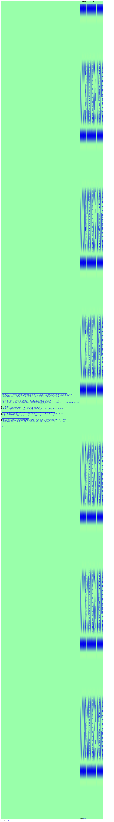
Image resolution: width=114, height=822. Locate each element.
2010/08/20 (94, 246)
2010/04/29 (91, 230)
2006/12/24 (101, 56)
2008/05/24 (98, 130)
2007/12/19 (88, 108)
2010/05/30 (101, 234)
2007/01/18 (91, 60)
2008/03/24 (81, 122)
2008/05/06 (84, 128)
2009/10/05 (81, 201)
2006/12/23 (98, 56)
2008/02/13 (88, 116)
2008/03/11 (84, 120)
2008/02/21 (91, 117)
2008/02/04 (81, 115)
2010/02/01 (81, 218)
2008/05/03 (98, 127)
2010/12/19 (101, 263)
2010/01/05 (84, 214)
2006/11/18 (98, 51)
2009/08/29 (98, 195)
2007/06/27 (88, 83)
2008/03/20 (91, 121)
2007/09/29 (98, 96)
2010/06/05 (98, 235)
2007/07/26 (91, 87)
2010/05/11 (84, 232)
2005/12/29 (91, 6)
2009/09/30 (88, 200)
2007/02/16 (94, 64)
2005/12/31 (98, 6)
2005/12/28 (88, 6)
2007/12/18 (84, 108)
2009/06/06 (98, 183)
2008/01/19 (98, 112)
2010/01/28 (91, 217)
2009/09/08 (84, 197)
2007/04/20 (94, 73)
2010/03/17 (88, 224)
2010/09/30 (91, 252)
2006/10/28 (98, 48)
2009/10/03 (98, 200)
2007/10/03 (88, 97)
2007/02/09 (94, 63)
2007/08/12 (101, 89)
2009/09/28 (81, 200)
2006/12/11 (81, 55)
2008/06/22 (101, 134)
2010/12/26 (101, 264)
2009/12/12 (98, 210)
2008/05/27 (84, 131)
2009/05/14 (91, 180)
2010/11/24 (88, 260)
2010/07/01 (91, 239)
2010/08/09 (81, 245)
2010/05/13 (91, 232)
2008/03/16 (101, 120)
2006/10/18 (88, 47)
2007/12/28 (94, 109)
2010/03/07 (101, 222)
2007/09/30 (101, 96)
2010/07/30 (94, 243)
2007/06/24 (101, 82)
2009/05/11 (81, 180)
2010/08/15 (101, 245)
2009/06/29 (81, 187)
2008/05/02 (94, 127)
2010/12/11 (98, 262)
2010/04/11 (101, 227)
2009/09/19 (98, 198)
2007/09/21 (94, 95)
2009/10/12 (81, 202)
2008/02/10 (101, 115)
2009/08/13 (91, 193)
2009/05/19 (84, 181)
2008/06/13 (94, 133)
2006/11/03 (94, 49)
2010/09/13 (81, 250)
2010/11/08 (81, 258)
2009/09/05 (98, 196)
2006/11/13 (81, 51)
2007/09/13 (91, 94)
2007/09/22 (98, 95)
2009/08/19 (88, 194)
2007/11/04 (101, 101)
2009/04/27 (81, 178)
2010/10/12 (84, 254)
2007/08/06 (81, 89)
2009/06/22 (81, 186)
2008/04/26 (98, 126)
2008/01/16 (88, 112)
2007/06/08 (94, 80)
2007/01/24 (88, 61)
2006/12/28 (91, 57)
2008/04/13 (101, 124)
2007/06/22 (94, 82)
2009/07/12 (101, 188)
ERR (2, 426)
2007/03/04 (101, 66)
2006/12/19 (84, 56)
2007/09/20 (91, 95)
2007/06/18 (81, 82)
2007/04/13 (94, 72)
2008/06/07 (98, 132)
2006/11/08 (88, 50)
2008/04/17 (91, 125)
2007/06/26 (84, 83)
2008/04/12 (98, 124)
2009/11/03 (84, 205)
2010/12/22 (88, 264)
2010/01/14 (91, 215)
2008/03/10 (81, 120)
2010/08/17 (84, 246)
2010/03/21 (101, 224)
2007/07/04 (88, 84)
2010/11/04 (91, 257)
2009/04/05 (101, 174)
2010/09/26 (101, 251)
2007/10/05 (94, 97)
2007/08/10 (94, 89)
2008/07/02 (88, 136)
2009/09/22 (84, 199)
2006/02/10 (94, 12)
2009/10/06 (84, 201)
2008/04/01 (84, 123)
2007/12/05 (88, 106)
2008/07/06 (101, 136)
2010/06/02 (88, 235)
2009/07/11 (98, 188)
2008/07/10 (91, 137)
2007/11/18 (101, 103)
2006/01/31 (84, 11)
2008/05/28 (88, 131)
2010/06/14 (81, 237)
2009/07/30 (91, 191)
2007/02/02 (94, 62)
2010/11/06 (98, 257)
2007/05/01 (84, 75)
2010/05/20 (91, 233)
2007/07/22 (101, 86)
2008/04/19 (98, 125)
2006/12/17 (101, 55)
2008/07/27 (101, 139)
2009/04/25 (98, 177)
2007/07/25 (88, 87)
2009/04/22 (88, 177)
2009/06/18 (91, 185)
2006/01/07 (98, 7)
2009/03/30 (81, 174)
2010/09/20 (81, 251)
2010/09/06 (81, 249)
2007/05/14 (81, 77)
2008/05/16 (94, 129)
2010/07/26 (81, 243)
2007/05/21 (81, 78)
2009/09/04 (94, 196)
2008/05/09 (94, 128)
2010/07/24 (98, 242)
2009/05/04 (81, 179)
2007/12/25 (84, 109)
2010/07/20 (84, 242)
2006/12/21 (91, 56)
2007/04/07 (98, 71)
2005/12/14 (88, 4)
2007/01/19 (94, 60)
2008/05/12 (81, 129)
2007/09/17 (81, 95)
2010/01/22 (94, 216)
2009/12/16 (88, 211)
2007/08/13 (81, 90)
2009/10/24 (98, 203)
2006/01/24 (84, 10)
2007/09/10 (81, 94)
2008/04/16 (88, 125)
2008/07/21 (81, 139)
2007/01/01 (81, 58)
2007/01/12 (94, 59)
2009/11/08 (101, 205)
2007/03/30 (94, 70)
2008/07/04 (94, 136)
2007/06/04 (81, 80)
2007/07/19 (91, 86)
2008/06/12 (91, 133)
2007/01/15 (81, 60)
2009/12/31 (91, 213)
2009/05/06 (88, 179)
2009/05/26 (84, 182)
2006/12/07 (91, 54)
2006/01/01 (101, 6)
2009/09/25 (94, 199)
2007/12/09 (101, 106)
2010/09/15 (88, 250)
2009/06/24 (88, 186)
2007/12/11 (84, 107)
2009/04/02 (91, 174)
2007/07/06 (94, 84)
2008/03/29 (98, 122)
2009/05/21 (91, 181)
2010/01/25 (81, 217)
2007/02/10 (98, 63)
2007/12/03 (81, 106)
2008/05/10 (98, 128)
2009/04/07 (84, 175)
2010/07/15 (91, 241)
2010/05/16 (101, 232)
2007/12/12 (88, 107)
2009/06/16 (84, 185)
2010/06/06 (101, 235)
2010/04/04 (101, 226)
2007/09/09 (101, 93)
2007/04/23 (81, 74)
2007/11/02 (94, 101)
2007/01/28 (101, 61)
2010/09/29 (88, 252)
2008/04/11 (94, 124)
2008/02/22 (94, 117)
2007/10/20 (98, 99)
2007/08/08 (88, 89)
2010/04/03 (98, 226)
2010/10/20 (88, 255)
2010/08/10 (84, 245)
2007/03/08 (91, 67)
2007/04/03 (84, 71)
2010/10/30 (98, 256)
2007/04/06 (94, 71)
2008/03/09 (101, 119)
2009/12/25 (94, 212)
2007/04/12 (91, 72)
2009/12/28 (81, 213)
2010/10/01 (94, 252)
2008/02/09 (98, 115)
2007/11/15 (91, 103)
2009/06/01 (81, 183)
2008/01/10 (91, 111)
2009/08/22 (98, 194)
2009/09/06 (101, 196)
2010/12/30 (91, 265)
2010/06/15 (84, 237)
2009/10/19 (81, 203)
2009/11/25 (88, 208)
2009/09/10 (91, 197)
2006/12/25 (81, 57)
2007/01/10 (88, 59)
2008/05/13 (84, 129)
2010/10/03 (101, 252)
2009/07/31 (94, 191)
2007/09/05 (88, 93)
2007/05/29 (84, 79)
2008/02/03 (101, 114)
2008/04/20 (101, 125)
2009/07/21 (84, 190)
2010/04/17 (98, 228)
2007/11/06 (84, 102)
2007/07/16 (81, 86)
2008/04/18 (94, 125)
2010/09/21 (84, 251)
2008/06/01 (101, 131)
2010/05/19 (88, 233)
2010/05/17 (81, 233)
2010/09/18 (98, 250)
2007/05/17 (91, 77)
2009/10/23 (94, 203)
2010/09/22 (88, 251)
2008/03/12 (88, 120)
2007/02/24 (98, 65)
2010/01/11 (81, 215)
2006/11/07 (84, 50)
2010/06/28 (81, 239)
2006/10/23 (81, 48)
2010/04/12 (81, 228)
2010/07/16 (94, 241)
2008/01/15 (84, 112)
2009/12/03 (91, 209)
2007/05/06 (101, 75)
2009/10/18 (101, 202)
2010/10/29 (94, 256)
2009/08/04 (84, 192)
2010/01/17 (101, 215)
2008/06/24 (84, 135)
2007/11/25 (101, 104)
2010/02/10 (88, 219)
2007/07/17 (84, 86)
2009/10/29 (91, 204)
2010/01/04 (81, 214)
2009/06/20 (98, 185)
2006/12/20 (88, 56)
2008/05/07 (88, 128)
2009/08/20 (91, 194)
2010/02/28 (101, 221)
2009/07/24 (94, 190)
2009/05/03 (101, 178)
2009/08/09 (101, 192)
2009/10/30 (94, 204)
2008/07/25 (94, 139)
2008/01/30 (88, 114)
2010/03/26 (94, 225)
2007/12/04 (84, 106)
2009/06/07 (101, 183)
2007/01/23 (84, 61)
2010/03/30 (84, 226)
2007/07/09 (81, 85)
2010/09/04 (98, 248)
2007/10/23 (84, 100)
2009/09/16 (88, 198)
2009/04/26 (101, 177)
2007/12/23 (101, 108)
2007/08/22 (88, 91)
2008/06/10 (84, 133)
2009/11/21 (98, 207)
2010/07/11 (101, 240)
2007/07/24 (84, 87)
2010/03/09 (84, 223)
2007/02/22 (91, 65)
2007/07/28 (98, 87)
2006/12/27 (88, 57)
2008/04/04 (94, 123)
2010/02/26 (94, 221)
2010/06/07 (81, 236)
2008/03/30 (101, 122)
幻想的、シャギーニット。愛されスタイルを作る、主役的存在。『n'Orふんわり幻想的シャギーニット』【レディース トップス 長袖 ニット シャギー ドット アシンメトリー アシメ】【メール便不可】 (31, 400)
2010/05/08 (98, 231)
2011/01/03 (81, 266)
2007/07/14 (98, 85)
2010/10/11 (81, 254)
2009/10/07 (88, 201)
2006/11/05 (101, 49)
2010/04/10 (98, 227)
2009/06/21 (101, 185)
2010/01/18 (81, 216)
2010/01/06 (88, 214)
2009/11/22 (101, 207)
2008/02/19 (84, 117)
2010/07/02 (94, 239)
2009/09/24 (91, 199)
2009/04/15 (88, 176)
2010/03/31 (88, 226)
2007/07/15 (101, 85)
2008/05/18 (101, 129)
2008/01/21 (81, 113)
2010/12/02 (91, 261)
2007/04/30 (81, 75)
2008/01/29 (84, 114)
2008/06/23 (81, 135)
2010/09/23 (91, 251)
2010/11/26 (94, 260)
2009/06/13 (98, 184)
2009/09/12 (98, 197)
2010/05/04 (84, 231)
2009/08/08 (98, 192)
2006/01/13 (94, 8)
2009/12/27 (101, 212)
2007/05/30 (88, 79)
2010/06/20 (101, 237)
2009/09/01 (84, 196)
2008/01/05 (98, 110)
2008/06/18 (88, 134)
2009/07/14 (84, 189)
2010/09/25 (98, 251)
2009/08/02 (101, 191)
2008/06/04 (88, 132)
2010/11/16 (84, 259)
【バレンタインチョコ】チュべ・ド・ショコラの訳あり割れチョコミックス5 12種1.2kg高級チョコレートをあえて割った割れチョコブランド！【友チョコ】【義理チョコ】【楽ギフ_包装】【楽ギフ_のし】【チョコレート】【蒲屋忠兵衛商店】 (38, 394)
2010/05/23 (101, 233)
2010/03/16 (84, 224)
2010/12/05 (101, 261)
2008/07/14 (81, 138)
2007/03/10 (98, 67)
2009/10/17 (98, 202)
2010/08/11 (88, 245)
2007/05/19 (98, 77)
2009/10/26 (81, 204)
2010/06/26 (98, 238)
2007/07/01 (101, 83)
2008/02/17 (101, 116)
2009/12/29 (84, 213)
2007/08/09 (91, 89)
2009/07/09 (91, 188)
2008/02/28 (91, 118)
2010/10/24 (101, 255)
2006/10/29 (101, 48)
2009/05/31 (101, 182)
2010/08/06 (94, 244)
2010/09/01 (88, 248)
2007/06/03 (101, 79)
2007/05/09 (88, 76)
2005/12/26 (81, 6)
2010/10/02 (98, 252)
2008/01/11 (94, 111)
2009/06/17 (88, 185)
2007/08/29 (88, 92)
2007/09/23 (101, 95)
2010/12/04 (98, 261)
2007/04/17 (84, 73)
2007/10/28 (101, 100)
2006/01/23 (81, 10)
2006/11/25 (98, 52)
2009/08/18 (84, 194)
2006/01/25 (88, 10)
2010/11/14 (101, 258)
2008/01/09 (88, 111)
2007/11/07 (88, 102)
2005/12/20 (84, 5)
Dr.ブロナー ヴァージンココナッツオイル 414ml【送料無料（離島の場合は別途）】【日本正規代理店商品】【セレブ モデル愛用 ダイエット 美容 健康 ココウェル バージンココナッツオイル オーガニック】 (34, 419)
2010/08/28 (98, 247)
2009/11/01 (101, 204)
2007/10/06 (98, 97)
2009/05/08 (94, 179)
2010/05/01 (98, 230)
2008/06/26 (91, 135)
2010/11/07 (101, 257)
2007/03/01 (91, 66)
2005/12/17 (98, 4)
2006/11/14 (84, 51)
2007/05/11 (94, 76)
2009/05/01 (94, 178)
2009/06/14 (101, 184)
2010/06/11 (94, 236)
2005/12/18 (101, 4)
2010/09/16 (91, 250)
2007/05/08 (84, 76)
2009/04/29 (88, 178)
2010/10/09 (98, 253)
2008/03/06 (91, 119)
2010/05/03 (81, 231)
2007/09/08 (98, 93)
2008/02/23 (98, 117)
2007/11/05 (81, 102)
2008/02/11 (81, 116)
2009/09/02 (88, 196)
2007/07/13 (94, 85)
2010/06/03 (91, 235)
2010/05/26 (88, 234)
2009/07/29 (88, 191)
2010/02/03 (88, 218)
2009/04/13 (81, 176)
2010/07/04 (101, 239)
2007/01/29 (81, 62)
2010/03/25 (91, 225)
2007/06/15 (94, 81)
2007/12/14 (94, 107)
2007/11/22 (91, 104)
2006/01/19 (91, 9)
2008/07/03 (91, 136)
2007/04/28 (98, 74)
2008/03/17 (81, 121)
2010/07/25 (101, 242)
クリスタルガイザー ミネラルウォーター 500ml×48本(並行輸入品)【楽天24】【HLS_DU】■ (15, 418)
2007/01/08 (81, 59)
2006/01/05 (91, 7)
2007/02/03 (98, 62)
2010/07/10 (98, 240)
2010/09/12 (101, 249)
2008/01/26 (98, 113)
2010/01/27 (88, 217)
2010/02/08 (81, 219)
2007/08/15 (88, 90)
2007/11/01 (91, 101)
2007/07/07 (98, 84)
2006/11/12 (101, 50)
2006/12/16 (98, 55)
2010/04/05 (81, 227)
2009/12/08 (84, 210)
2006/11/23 (91, 52)
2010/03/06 (98, 222)
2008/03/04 (84, 119)
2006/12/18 (81, 56)
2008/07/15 (84, 138)
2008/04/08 (84, 124)
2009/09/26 (98, 199)
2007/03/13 (84, 68)
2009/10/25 (101, 203)
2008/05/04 (101, 127)
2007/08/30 (91, 92)
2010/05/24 (81, 234)
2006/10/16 (81, 47)
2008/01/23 (88, 113)
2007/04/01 (101, 70)
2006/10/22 (101, 47)
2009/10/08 (91, 201)
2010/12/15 (88, 263)
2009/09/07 (81, 197)
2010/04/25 (101, 229)
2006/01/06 (94, 7)
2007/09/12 (88, 94)
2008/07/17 (91, 138)
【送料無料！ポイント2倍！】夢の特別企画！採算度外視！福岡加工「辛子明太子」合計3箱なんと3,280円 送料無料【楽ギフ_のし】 (21, 407)
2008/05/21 (88, 130)
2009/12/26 (98, 212)
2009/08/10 (81, 193)
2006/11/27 (81, 53)
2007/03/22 (91, 69)
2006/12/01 (94, 53)
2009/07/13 (81, 189)
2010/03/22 (81, 225)
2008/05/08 (91, 128)
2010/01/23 (98, 216)
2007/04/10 (84, 72)
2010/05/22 (98, 233)
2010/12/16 (91, 263)
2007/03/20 (84, 69)
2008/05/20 (84, 130)
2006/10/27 (94, 48)
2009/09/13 (101, 197)
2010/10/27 (88, 256)
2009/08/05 (88, 192)
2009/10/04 (101, 200)
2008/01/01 (84, 110)
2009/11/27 (94, 208)
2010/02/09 (84, 219)
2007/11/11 (101, 102)
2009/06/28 (101, 186)
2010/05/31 (81, 235)
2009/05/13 (88, 180)
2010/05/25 (84, 234)
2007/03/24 (98, 69)
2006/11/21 (84, 52)
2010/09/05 (101, 248)
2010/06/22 (84, 238)
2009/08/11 (84, 193)
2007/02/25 (101, 65)
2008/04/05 (98, 123)
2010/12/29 (88, 265)
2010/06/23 (88, 238)
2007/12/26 (88, 109)
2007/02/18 (101, 64)
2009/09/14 (81, 198)
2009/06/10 (88, 184)
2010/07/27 (84, 243)
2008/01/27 (101, 113)
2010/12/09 (91, 262)
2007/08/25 (98, 91)
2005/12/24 (98, 5)
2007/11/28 (88, 105)
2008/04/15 (84, 125)
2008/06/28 (98, 135)
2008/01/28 (81, 114)
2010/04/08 (91, 227)
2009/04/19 (101, 176)
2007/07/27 (94, 87)
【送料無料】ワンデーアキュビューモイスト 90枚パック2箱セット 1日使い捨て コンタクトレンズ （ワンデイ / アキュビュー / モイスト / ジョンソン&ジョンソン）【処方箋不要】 (28, 412)
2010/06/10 (91, 236)
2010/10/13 (88, 254)
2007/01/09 (84, 59)
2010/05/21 (94, 233)
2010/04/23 (94, 229)
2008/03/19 (88, 121)
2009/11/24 (84, 208)
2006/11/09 (91, 50)
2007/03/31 (98, 70)
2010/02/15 (81, 220)
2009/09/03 (91, 196)
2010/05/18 (84, 233)
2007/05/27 (101, 78)
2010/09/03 (94, 248)
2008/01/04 (94, 110)
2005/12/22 (91, 5)
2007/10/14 (101, 98)
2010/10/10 (101, 253)
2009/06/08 (81, 184)
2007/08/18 (98, 90)
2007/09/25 (84, 96)
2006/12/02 (98, 53)
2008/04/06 (101, 123)
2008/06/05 (91, 132)
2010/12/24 (94, 264)
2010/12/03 (94, 261)
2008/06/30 (81, 136)
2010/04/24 (98, 229)
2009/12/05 (98, 209)
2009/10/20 (84, 203)
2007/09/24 (81, 96)
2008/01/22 (84, 113)
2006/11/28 (84, 53)
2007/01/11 (91, 59)
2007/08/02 (91, 88)
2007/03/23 (94, 69)
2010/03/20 (98, 224)
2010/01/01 (94, 213)
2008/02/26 (84, 118)
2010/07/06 (84, 240)
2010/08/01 (101, 243)
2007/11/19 (81, 104)
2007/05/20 (101, 77)
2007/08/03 (94, 88)
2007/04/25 (88, 74)
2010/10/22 (94, 255)
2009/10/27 (84, 204)
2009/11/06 (94, 205)
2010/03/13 (98, 223)
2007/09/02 (101, 92)
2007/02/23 (94, 65)
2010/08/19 (91, 246)
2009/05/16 (98, 180)
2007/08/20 (81, 91)
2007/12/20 (91, 108)
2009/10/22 (91, 203)
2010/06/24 (91, 238)
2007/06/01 (94, 79)
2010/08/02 (81, 244)
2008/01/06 (101, 110)
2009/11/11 (88, 206)
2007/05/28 (81, 79)
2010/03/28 (101, 225)
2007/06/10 (101, 80)
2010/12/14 (84, 263)
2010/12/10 (94, 262)
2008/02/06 (88, 115)
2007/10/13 (98, 98)
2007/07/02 (81, 84)
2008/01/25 (94, 113)
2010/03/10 (88, 223)
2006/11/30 (91, 53)
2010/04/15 (91, 228)
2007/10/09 (84, 98)
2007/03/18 (101, 68)
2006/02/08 (88, 12)
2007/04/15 (101, 72)
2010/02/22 (81, 221)
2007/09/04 (84, 93)
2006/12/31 (101, 57)
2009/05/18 (81, 181)
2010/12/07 (84, 262)
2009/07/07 (84, 188)
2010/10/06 (88, 253)
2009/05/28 (91, 182)
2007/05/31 (91, 79)
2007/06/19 (84, 82)
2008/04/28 (81, 127)
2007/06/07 (91, 80)
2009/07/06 (81, 188)
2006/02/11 (98, 12)
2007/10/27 (98, 100)
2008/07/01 (84, 136)
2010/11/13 (98, 258)
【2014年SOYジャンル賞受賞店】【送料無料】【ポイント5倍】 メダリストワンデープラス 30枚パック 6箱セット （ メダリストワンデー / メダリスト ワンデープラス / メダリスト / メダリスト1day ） (33, 413)
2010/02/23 (84, 221)
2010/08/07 (98, 244)
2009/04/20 (81, 177)
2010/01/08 (94, 214)
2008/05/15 (91, 129)
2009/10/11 (101, 201)
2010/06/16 (88, 237)
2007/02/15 (91, 64)
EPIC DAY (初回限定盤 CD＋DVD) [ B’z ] (8, 406)
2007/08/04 (98, 88)
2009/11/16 (81, 207)
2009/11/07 (98, 205)
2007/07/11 (88, 85)
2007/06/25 (81, 83)
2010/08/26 (91, 247)
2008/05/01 (91, 127)
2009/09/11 (94, 197)
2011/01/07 (94, 266)
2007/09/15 (98, 94)
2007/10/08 (81, 98)
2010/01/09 (98, 214)
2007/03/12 (81, 68)
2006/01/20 (94, 9)
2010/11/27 (98, 260)
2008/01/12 (98, 111)
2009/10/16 (94, 202)
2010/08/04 (88, 244)
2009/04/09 (91, 175)
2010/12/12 (101, 262)
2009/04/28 (84, 178)
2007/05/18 (94, 77)
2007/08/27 (81, 92)
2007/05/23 (88, 78)
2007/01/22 (81, 61)
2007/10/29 (81, 101)
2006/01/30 (81, 11)
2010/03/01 (81, 222)
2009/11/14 (98, 206)
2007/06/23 (98, 82)
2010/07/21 (88, 242)
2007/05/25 (94, 78)
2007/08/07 (84, 89)
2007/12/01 (98, 105)
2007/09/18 (84, 95)
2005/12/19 (81, 5)
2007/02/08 (91, 63)
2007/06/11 (81, 81)
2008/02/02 (98, 114)
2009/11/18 (88, 207)
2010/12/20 (81, 264)
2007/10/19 (94, 99)
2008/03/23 (101, 121)
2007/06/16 (98, 81)
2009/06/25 (91, 186)
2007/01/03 (88, 58)
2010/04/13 (84, 228)
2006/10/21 (98, 47)
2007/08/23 (91, 91)
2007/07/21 (98, 86)
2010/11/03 (88, 257)
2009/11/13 (94, 206)
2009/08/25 (84, 195)
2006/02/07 (84, 12)
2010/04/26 (81, 230)
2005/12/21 (88, 5)
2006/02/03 (94, 11)
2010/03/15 (81, 224)
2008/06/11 (88, 133)
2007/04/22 (101, 73)
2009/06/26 (94, 186)
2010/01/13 (88, 215)
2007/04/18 (88, 73)
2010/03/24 (88, 225)
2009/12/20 (101, 211)
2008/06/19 (91, 134)
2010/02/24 (88, 221)
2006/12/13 (88, 55)
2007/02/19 (81, 65)
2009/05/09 (98, 179)
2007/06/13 (88, 81)
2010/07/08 (91, 240)
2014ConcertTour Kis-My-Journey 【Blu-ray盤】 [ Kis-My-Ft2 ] (10, 414)
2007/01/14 (101, 59)
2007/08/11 (98, 89)
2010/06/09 (88, 236)
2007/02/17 (98, 64)
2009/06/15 (81, 185)
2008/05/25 (101, 130)
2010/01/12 (84, 215)
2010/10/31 (101, 256)
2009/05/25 (81, 182)
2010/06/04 (94, 235)
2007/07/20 (94, 86)
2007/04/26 (91, 74)
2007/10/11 (91, 98)
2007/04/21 (98, 73)
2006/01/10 (84, 8)
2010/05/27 (91, 234)
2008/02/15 (94, 116)
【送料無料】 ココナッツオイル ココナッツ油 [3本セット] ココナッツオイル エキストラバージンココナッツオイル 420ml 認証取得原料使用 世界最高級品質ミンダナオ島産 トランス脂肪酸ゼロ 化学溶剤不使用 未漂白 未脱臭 (35, 395)
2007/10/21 (101, 99)
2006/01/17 (84, 9)
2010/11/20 (98, 259)
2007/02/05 (81, 63)
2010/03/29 (81, 226)
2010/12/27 (81, 265)
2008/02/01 (94, 114)
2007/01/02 (84, 58)
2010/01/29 (94, 217)
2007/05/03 (91, 75)
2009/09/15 (84, 198)
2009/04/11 (98, 175)
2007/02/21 (88, 65)
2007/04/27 (94, 74)
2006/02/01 (88, 11)
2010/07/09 (94, 240)
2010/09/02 (91, 248)
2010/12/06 (81, 262)
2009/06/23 (84, 186)
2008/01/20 (101, 112)
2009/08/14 (94, 193)
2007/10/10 (88, 98)
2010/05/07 (94, 231)
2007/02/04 (101, 62)
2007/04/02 (81, 71)
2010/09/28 (84, 252)
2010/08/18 (88, 246)
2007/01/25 (91, 61)
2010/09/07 (84, 249)
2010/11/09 (84, 258)
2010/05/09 (101, 231)
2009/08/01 (98, 191)
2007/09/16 (101, 94)
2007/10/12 (94, 98)
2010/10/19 (84, 255)
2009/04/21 (84, 177)
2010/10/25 (81, 256)
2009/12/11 (94, 210)
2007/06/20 (88, 82)
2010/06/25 (94, 238)
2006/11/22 (88, 52)
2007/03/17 (98, 68)
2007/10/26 (94, 100)
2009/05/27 (88, 182)
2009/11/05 (91, 205)
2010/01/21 (91, 216)
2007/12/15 (98, 107)
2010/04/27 (84, 230)
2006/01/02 (81, 7)
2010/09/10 (94, 249)
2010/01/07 (91, 214)
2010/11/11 (91, 258)
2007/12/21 (94, 108)
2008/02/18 (81, 117)
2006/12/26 (84, 57)
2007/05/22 (84, 78)
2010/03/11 (91, 223)
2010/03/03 (88, 222)
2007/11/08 (91, 102)
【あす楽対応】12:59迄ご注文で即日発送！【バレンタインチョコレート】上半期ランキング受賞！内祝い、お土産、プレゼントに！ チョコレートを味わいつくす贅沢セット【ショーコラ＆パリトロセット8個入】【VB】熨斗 (35, 408)
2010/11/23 (84, 260)
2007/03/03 (98, 66)
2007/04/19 (91, 73)
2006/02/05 (101, 11)
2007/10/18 (91, 99)
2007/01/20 (98, 60)
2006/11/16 (91, 51)
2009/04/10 (94, 175)
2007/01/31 (88, 62)
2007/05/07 (81, 76)
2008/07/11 (94, 137)
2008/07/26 (98, 139)
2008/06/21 (98, 134)
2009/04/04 (98, 174)
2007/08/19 (101, 90)
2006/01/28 (98, 10)
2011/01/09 (101, 266)
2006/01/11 (88, 8)
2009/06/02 (84, 183)
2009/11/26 (91, 208)
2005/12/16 (94, 4)
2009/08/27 (91, 195)
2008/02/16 (98, 116)
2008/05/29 (91, 131)
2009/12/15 (84, 211)
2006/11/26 (101, 52)
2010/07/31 (98, 243)
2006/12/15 (94, 55)
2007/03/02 (94, 66)
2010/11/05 (94, 257)
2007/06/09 (98, 80)
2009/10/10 (98, 201)
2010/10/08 (94, 253)
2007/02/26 (81, 66)
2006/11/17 (94, 51)
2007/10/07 (101, 97)
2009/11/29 (101, 208)
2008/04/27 (101, 126)
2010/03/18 (91, 224)
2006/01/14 (98, 8)
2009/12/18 (94, 211)
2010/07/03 (98, 239)
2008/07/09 (88, 137)
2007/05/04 (94, 75)
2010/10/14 (91, 254)
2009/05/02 (98, 178)
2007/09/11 (84, 94)
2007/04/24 (84, 74)
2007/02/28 (88, 66)
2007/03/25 (101, 69)
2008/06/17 (84, 134)
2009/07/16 (91, 189)
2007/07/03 (84, 84)
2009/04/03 (94, 174)
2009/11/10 (84, 206)
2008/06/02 (81, 132)
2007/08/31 (94, 92)
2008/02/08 (94, 115)
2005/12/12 (81, 4)
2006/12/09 (98, 54)
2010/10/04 (81, 253)
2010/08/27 (94, 247)
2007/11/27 (84, 105)
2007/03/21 (88, 69)
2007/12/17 (81, 108)
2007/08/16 (91, 90)
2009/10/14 (88, 202)
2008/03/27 (91, 122)
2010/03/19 (94, 224)
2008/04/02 (88, 123)
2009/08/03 (81, 192)
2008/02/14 (91, 116)
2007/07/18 (88, 86)
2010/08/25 (88, 247)
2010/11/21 (101, 259)
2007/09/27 (91, 96)
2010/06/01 (84, 235)
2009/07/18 (98, 189)
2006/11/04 (98, 49)
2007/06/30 (98, 83)
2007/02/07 (88, 63)
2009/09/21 (81, 199)
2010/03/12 (94, 223)
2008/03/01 (98, 118)
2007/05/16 (88, 77)
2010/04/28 (88, 230)
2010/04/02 (94, 226)
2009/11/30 (81, 209)
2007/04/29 (101, 74)
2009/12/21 (81, 212)
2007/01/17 (88, 60)
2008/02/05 (84, 115)
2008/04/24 (91, 126)
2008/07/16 (88, 138)
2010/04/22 (91, 229)
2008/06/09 (81, 133)
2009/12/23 (88, 212)
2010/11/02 (84, 257)
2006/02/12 (101, 12)
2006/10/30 (81, 49)
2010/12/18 (98, 263)
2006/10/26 (91, 48)
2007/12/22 (98, 108)
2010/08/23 (81, 247)
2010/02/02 (84, 218)
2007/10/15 (81, 99)
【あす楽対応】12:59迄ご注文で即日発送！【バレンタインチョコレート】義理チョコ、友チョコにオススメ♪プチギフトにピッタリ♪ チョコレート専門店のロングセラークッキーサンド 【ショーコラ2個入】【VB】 (33, 421)
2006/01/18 (88, 9)
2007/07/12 (91, 85)
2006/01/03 (84, 7)
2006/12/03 (101, 53)
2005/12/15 (91, 4)
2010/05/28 (94, 234)
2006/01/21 (98, 9)
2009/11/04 (88, 205)
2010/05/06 (91, 231)
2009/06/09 (84, 184)
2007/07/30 (81, 88)
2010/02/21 (101, 220)
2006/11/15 (88, 51)
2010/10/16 (98, 254)
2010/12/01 (88, 261)
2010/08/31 (84, 248)
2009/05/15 (94, 180)
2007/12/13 (91, 107)
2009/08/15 (98, 193)
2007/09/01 (98, 92)
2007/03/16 (94, 68)
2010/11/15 (81, 259)
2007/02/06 (84, 63)
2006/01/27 (94, 10)
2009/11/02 (81, 205)
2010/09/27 (81, 252)
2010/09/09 (91, 249)
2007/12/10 (81, 107)
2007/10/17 (88, 99)
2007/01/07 (101, 58)
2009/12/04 (94, 209)
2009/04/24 (94, 177)
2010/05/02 (101, 230)
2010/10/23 (98, 255)
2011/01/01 (98, 265)
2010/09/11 (98, 249)
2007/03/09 (94, 67)
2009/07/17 (94, 189)
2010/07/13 (84, 241)
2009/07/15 (88, 189)
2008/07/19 (98, 138)
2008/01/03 (91, 110)
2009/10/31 (98, 204)
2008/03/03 (81, 119)
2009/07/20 (81, 190)
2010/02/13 (98, 219)
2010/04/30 (94, 230)
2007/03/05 (81, 67)
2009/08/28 (94, 195)
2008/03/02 (101, 118)
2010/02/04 (91, 218)
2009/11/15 (101, 206)
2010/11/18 (91, 259)
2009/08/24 (81, 195)
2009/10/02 (94, 200)
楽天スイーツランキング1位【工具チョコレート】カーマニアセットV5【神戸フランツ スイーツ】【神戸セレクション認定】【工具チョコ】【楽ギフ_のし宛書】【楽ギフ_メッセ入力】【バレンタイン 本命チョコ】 (33, 409)
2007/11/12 (81, 103)
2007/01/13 (98, 59)
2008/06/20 (94, 134)
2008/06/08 (101, 132)
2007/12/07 (94, 106)
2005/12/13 (84, 4)
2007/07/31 (84, 88)
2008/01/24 (91, 113)
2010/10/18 (81, 255)
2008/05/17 (98, 129)
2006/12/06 (88, 54)
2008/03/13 (91, 120)
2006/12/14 (91, 55)
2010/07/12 (81, 241)
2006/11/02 (91, 49)
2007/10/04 (91, 97)
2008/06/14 (98, 133)
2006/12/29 (94, 57)
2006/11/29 (88, 53)
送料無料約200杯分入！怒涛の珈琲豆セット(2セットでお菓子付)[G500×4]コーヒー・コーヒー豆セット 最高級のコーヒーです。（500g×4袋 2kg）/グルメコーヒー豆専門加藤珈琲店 (28, 420)
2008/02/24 (101, 117)
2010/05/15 (98, 232)
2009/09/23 (88, 199)
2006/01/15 (101, 8)
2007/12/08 (98, 106)
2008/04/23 (88, 126)
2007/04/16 (81, 73)
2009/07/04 (98, 187)
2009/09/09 (88, 197)
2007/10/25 (91, 100)
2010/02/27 (98, 221)
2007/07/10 (84, 85)
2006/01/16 (81, 9)
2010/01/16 (98, 215)
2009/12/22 (84, 212)
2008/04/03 (91, 123)
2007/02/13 (84, 64)
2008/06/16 (81, 134)
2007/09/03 (81, 93)
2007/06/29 (94, 83)
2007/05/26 (98, 78)
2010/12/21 (84, 264)
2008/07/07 (81, 137)
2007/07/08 (101, 84)
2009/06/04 (91, 183)
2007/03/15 (91, 68)
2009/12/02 (88, 209)
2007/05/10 (91, 76)
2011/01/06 (91, 266)
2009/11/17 (84, 207)
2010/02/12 (94, 219)
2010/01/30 (98, 217)
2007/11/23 (94, 104)
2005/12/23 (94, 5)
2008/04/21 (81, 126)
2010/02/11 (91, 219)
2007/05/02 (88, 75)
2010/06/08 (84, 236)
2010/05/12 (88, 232)
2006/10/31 (84, 49)
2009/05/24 (101, 181)
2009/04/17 (94, 176)
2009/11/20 (94, 207)
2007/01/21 (101, 60)
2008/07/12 (98, 137)
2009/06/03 (88, 183)
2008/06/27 (94, 135)
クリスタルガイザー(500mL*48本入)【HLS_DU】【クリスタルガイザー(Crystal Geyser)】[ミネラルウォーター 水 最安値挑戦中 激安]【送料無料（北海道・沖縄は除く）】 (27, 401)
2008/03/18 (84, 121)
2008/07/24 (91, 139)
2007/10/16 (84, 99)
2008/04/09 (88, 124)
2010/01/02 (98, 213)
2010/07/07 (88, 240)
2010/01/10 (101, 214)
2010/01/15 (94, 215)
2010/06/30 (88, 239)
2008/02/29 (94, 118)
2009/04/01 (88, 174)
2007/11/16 (94, 103)
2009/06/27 (98, 186)
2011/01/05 (88, 266)
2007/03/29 (91, 70)
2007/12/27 (91, 109)
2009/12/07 (81, 210)
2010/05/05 (88, 231)
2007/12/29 (98, 109)
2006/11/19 (101, 51)
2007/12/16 (101, 107)
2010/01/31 (101, 217)
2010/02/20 (98, 220)
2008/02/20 (88, 117)
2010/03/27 (98, 225)
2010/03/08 (81, 223)
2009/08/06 (91, 192)
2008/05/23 (94, 130)
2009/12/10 (91, 210)
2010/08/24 (84, 247)
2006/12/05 (84, 54)
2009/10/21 (88, 203)
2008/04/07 (81, 124)
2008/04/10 (91, 124)
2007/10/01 (81, 97)
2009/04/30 (91, 178)
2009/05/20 (88, 181)
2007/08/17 (94, 90)
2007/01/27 (98, 61)
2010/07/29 (91, 243)
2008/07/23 (88, 139)
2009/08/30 (101, 195)
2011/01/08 (98, 266)
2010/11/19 (94, 259)
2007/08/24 (94, 91)
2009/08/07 (94, 192)
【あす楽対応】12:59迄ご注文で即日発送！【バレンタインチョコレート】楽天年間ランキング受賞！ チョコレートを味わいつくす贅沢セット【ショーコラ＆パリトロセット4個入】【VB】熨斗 (30, 396)
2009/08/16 (101, 193)
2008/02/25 (81, 118)
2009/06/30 (84, 187)
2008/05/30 (94, 131)
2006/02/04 (98, 11)
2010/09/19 (101, 250)
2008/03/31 (81, 123)
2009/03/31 (84, 174)
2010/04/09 (94, 227)
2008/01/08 (84, 111)
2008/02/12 (84, 116)
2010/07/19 (81, 242)
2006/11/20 (81, 52)
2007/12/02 (101, 105)
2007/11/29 (91, 105)
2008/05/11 (101, 128)
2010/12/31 (94, 265)
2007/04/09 (81, 72)
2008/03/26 (88, 122)
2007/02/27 (84, 66)
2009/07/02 (91, 187)
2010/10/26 (84, 256)
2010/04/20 (84, 229)
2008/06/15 (101, 133)
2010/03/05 (94, 222)
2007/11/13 (84, 103)
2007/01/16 (84, 60)
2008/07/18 (94, 138)
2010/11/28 (101, 260)
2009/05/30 (98, 182)
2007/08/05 (101, 88)
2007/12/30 (101, 109)
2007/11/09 (94, 102)
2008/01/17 (91, 112)
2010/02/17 (88, 220)
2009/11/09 (81, 206)
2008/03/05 (88, 119)
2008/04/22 (84, 126)
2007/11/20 (84, 104)
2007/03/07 (88, 67)
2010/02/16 (84, 220)
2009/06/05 (94, 183)
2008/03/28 (94, 122)
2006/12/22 (94, 56)
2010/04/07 (88, 227)
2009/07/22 (88, 190)
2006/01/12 (91, 8)
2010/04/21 (88, 229)
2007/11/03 (98, 101)
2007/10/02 (84, 97)
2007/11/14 (88, 103)
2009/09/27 (101, 199)
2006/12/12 (84, 55)
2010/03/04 (91, 222)
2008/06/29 (101, 135)
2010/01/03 (101, 213)
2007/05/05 (98, 75)
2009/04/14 (84, 176)
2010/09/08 (88, 249)
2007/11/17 (98, 103)
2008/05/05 (81, 128)
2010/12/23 (91, 264)
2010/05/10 (81, 232)
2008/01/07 (81, 111)
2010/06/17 (91, 237)
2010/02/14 (101, 219)
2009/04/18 (98, 176)
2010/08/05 (91, 244)
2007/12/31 (81, 110)
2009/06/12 (94, 184)
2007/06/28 (91, 83)
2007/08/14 (84, 90)
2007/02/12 (81, 64)
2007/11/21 (88, 104)
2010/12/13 (81, 263)
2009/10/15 (91, 202)
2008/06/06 (94, 132)
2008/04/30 (88, 127)
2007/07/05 (91, 84)
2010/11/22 (81, 260)
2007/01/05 (94, 58)
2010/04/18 (101, 228)
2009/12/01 (84, 209)
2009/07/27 (81, 191)
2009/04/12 (101, 175)
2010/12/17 (94, 263)
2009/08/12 (88, 193)
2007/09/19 (88, 95)
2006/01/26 (91, 10)
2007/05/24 (91, 78)
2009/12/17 (91, 211)
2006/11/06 (81, 50)
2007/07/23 (81, 87)
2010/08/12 (91, 245)
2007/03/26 (81, 70)
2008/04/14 (81, 125)
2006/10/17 (84, 47)
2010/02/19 (94, 220)
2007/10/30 (84, 101)
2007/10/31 (88, 101)
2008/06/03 (84, 132)
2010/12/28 (84, 265)
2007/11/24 (98, 104)
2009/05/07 (91, 179)
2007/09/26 (88, 96)
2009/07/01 (88, 187)
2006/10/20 (94, 47)
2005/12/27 (84, 6)
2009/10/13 (84, 202)
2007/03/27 (84, 70)
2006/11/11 (98, 50)
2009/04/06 (81, 175)
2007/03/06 (84, 67)
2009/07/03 (94, 187)
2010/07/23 (94, 242)
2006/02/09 (91, 12)
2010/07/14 (88, 241)
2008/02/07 (91, 115)
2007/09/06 (91, 93)
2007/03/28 (88, 70)
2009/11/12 (91, 206)
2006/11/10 (94, 50)
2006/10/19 (91, 47)
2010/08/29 (101, 247)
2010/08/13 (94, 245)
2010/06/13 (101, 236)
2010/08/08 (101, 244)
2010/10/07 (91, 253)
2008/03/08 (98, 119)
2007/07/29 (101, 87)
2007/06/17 (101, 81)
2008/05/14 (88, 129)
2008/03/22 (98, 121)
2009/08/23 (101, 194)
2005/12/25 (101, 5)
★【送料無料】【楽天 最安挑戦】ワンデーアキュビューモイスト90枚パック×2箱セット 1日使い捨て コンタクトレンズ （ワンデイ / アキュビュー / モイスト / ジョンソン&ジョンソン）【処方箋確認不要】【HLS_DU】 (34, 393)
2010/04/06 (84, 227)
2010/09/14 (84, 250)
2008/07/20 (101, 138)
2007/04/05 (91, 71)
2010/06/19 (98, 237)
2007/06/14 (91, 81)
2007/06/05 (84, 80)
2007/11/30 (94, 105)
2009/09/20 (101, 198)
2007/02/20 (84, 65)
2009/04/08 (88, 175)
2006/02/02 (91, 11)
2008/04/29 (84, 127)
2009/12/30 (88, 213)
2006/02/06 (81, 12)
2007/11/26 (81, 105)
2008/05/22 (91, 130)
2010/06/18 (94, 237)
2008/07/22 (84, 139)
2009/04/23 (91, 177)
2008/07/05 (98, 136)
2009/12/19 (98, 211)
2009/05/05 (84, 179)
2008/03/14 (94, 120)
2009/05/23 (98, 181)
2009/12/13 (101, 210)
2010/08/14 (98, 245)
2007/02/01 (91, 62)
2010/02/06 (98, 218)
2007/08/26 (101, 91)
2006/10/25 (88, 48)
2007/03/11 (101, 67)
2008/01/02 (88, 110)
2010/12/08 (88, 262)
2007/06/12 (84, 81)
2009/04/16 (91, 176)
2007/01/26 (94, 61)
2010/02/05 (94, 218)
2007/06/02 (98, 79)
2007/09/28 (94, 96)
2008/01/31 (91, 114)
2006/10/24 (84, 48)
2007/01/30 (84, 62)
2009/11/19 (91, 207)
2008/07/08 (84, 137)
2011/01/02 (101, 265)
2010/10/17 (101, 254)
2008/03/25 (84, 122)
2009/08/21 (94, 194)
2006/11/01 (88, 49)
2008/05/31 (98, 131)
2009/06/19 (94, 185)
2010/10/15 (94, 254)
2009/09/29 (84, 200)
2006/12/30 (98, 57)
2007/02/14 (88, 64)
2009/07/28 (84, 191)
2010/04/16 (94, 228)
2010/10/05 (84, 253)
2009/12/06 (101, 209)
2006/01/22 (101, 9)
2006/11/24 (94, 52)
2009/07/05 (101, 187)
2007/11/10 (98, 102)
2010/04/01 (91, 226)
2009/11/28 (98, 208)
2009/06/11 (91, 184)
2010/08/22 (101, 246)
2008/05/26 (81, 131)
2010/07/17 (98, 241)
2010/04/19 (81, 229)
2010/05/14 (94, 232)
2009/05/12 (84, 180)
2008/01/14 (81, 112)
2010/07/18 (101, 241)
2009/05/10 (101, 179)
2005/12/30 (94, 6)
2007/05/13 (101, 76)
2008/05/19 (81, 130)
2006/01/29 (101, 10)
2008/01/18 (94, 112)
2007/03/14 (88, 68)
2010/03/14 (101, 223)
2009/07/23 (91, 190)
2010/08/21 (98, 246)
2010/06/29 (84, 239)
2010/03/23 (84, 225)
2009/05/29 (94, 182)
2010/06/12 (98, 236)
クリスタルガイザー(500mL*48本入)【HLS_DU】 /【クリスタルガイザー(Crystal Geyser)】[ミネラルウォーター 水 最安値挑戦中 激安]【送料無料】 (23, 403)
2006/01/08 (101, 7)
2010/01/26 (84, 217)
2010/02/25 (91, 221)
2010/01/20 (88, 216)
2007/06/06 (88, 80)
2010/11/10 (88, 258)
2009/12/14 (81, 211)
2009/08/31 (81, 196)
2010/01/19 (84, 216)
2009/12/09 (88, 210)
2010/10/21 (91, 255)
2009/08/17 (81, 194)
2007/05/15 (84, 77)
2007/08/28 (84, 92)
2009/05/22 (94, 181)
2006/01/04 (88, 7)
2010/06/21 (81, 238)
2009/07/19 (101, 189)
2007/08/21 (84, 91)
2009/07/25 (98, 190)
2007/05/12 (98, 76)
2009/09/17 (91, 198)
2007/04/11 (88, 72)
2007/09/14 (94, 94)
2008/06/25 (88, 135)
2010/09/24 (94, 251)
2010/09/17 (94, 250)
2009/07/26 (101, 190)
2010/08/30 (81, 248)
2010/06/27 (101, 238)
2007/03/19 (81, 69)
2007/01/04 (91, 58)
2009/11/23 (81, 208)
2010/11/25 (91, 260)
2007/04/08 (101, 71)
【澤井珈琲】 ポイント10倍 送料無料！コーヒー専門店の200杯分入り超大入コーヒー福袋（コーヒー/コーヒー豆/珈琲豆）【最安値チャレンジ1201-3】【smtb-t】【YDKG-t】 (28, 415)
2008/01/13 (101, 111)
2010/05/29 (98, 234)
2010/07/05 (81, 240)
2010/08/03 (84, 244)
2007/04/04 (88, 71)
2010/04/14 (88, 228)
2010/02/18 (91, 220)
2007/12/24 (81, 109)
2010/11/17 (88, 259)
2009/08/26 (88, 195)
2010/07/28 (88, 243)
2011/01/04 (84, 266)
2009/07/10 (94, 188)
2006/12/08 (94, 54)
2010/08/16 (81, 246)
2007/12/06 (91, 106)
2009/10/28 (88, 204)
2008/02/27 (88, 118)
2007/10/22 (81, 100)
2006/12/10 (101, 54)
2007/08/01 (88, 88)
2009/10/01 (91, 200)
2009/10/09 (94, 201)
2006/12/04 (81, 54)
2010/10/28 (91, 256)
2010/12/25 (98, 264)
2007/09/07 (94, 93)
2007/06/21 (91, 82)
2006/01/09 (81, 8)
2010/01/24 (101, 216)
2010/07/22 (91, 242)
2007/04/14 (98, 72)
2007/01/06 (98, 58)
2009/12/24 (91, 212)
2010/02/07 (101, 218)
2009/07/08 (88, 188)
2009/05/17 (101, 180)
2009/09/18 (94, 198)
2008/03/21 (94, 121)
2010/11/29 (81, 261)
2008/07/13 (101, 137)
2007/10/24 (88, 100)
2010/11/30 (84, 261)
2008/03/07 (94, 119)
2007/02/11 (101, 63)
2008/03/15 (98, 120)
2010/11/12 (94, 258)
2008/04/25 (94, 126)
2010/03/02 (84, 222)
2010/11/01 (81, 257)
